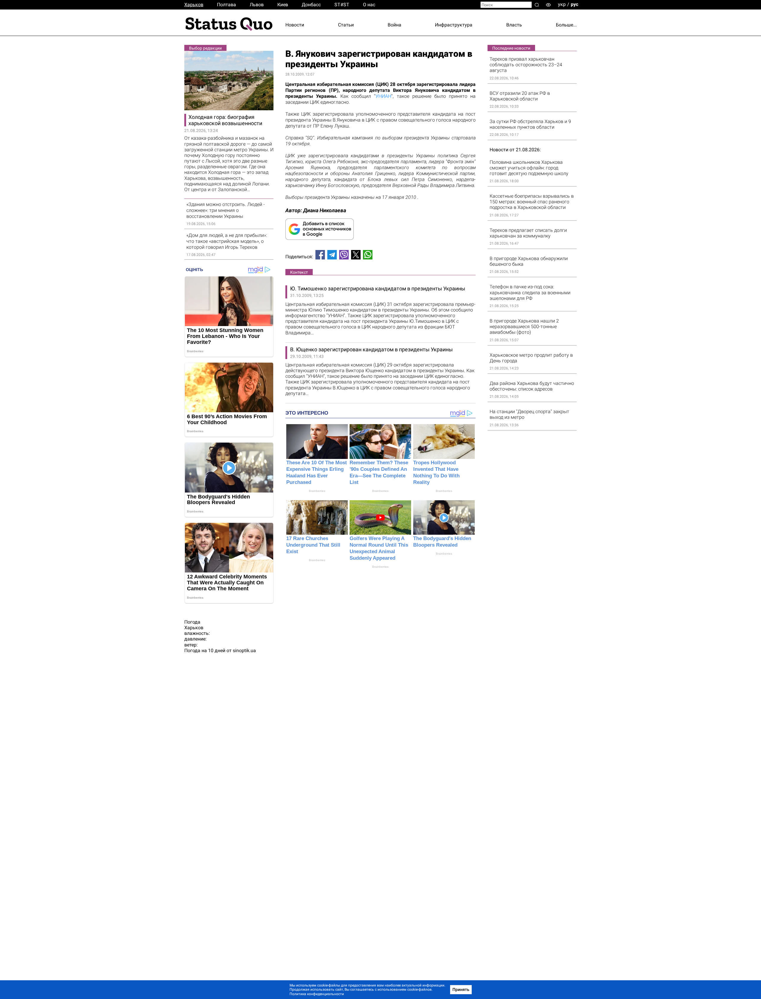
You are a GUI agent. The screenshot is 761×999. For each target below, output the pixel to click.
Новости (294, 25)
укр (562, 4)
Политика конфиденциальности (317, 994)
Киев (282, 4)
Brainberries (317, 491)
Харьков (193, 4)
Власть (514, 25)
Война (394, 25)
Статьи (346, 25)
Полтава (226, 4)
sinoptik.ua (244, 650)
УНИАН (383, 96)
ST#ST (341, 4)
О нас (369, 4)
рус (574, 4)
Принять (460, 989)
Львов (257, 4)
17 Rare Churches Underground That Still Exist (313, 545)
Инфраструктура (453, 25)
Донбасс (311, 4)
